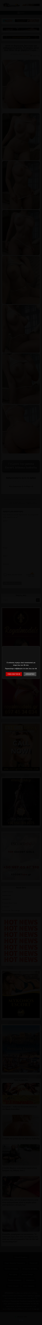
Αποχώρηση (30, 674)
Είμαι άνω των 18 (14, 674)
